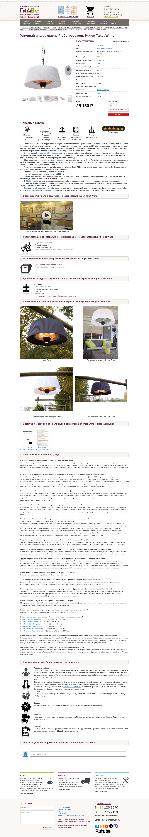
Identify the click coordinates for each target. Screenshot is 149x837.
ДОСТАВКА (61, 811)
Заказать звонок (111, 17)
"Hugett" (73, 612)
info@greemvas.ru (111, 820)
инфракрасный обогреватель (49, 153)
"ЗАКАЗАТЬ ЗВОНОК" (72, 687)
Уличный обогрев (103, 90)
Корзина (90, 17)
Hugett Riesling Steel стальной (31, 629)
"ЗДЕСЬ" (48, 719)
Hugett (99, 93)
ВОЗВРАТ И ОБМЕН (64, 810)
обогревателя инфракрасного (51, 160)
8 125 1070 (111, 9)
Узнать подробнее (26, 793)
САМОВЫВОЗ (62, 813)
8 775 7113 (111, 12)
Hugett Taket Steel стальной (30, 619)
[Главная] (29, 11)
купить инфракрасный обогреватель (40, 190)
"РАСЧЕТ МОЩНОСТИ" (48, 677)
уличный (109, 48)
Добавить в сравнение (121, 41)
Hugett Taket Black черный (30, 624)
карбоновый (101, 48)
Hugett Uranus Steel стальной (31, 631)
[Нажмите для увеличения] (46, 332)
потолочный (101, 45)
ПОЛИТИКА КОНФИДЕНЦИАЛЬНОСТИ (71, 815)
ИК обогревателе (32, 181)
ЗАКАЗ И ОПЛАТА (64, 807)
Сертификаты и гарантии (68, 17)
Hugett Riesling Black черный (31, 626)
